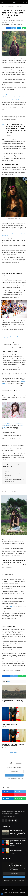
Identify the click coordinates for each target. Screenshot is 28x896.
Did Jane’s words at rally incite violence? (13, 96)
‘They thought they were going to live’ (12, 99)
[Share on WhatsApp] (24, 28)
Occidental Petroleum (18, 423)
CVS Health (9, 423)
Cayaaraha (15, 892)
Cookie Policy (22, 892)
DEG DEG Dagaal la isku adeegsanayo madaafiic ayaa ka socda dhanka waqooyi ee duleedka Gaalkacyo (14, 702)
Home (3, 6)
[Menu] (2, 2)
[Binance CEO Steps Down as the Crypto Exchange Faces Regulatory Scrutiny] (14, 43)
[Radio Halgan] (14, 2)
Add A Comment (14, 752)
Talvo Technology (21, 889)
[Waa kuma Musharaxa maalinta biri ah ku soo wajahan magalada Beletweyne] (14, 714)
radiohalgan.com (6, 24)
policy (18, 880)
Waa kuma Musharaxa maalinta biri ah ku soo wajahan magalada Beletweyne (13, 723)
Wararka (10, 892)
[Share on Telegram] (19, 28)
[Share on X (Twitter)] (13, 28)
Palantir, (8, 428)
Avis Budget (7, 425)
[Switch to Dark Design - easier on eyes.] (24, 2)
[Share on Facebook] (8, 28)
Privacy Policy (13, 780)
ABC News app (12, 606)
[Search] (26, 2)
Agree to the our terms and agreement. (14, 880)
